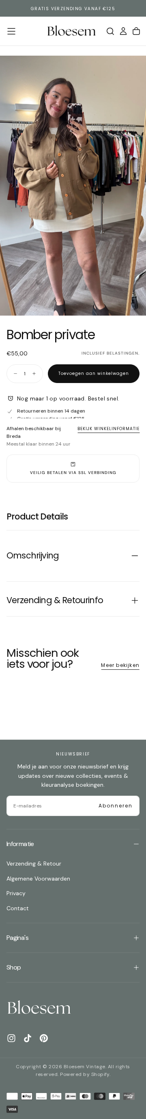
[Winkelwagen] (136, 31)
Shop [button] (13, 967)
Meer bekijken (120, 665)
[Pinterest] (44, 1038)
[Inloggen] (123, 31)
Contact (17, 908)
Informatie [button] (20, 844)
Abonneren (116, 805)
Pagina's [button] (17, 937)
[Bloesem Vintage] (38, 1008)
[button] (11, 31)
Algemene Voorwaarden (38, 878)
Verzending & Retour (33, 863)
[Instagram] (11, 1038)
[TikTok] (27, 1038)
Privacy (16, 893)
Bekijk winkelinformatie (108, 429)
